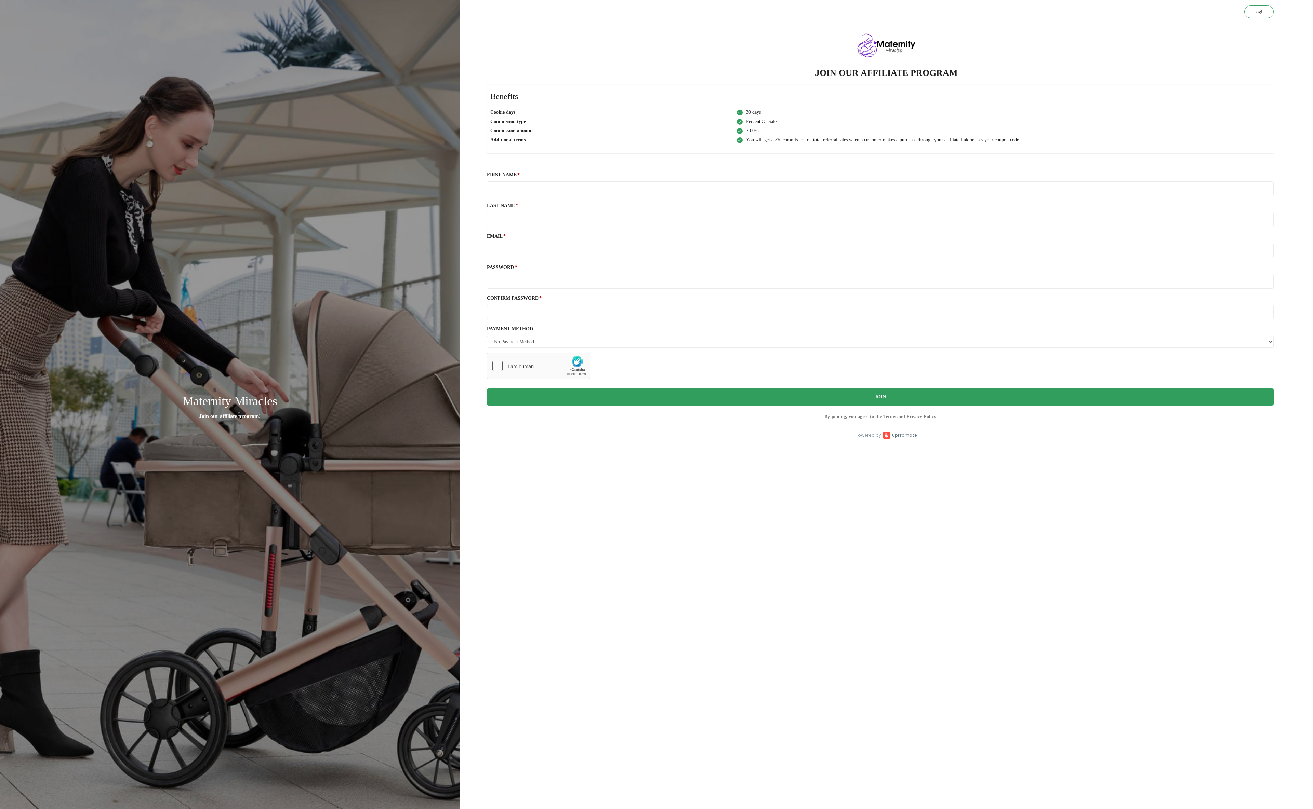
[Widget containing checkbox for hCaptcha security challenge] (538, 366)
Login (1259, 11)
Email (495, 236)
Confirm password (513, 298)
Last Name (501, 205)
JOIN (880, 396)
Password (500, 267)
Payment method (510, 328)
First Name (502, 174)
